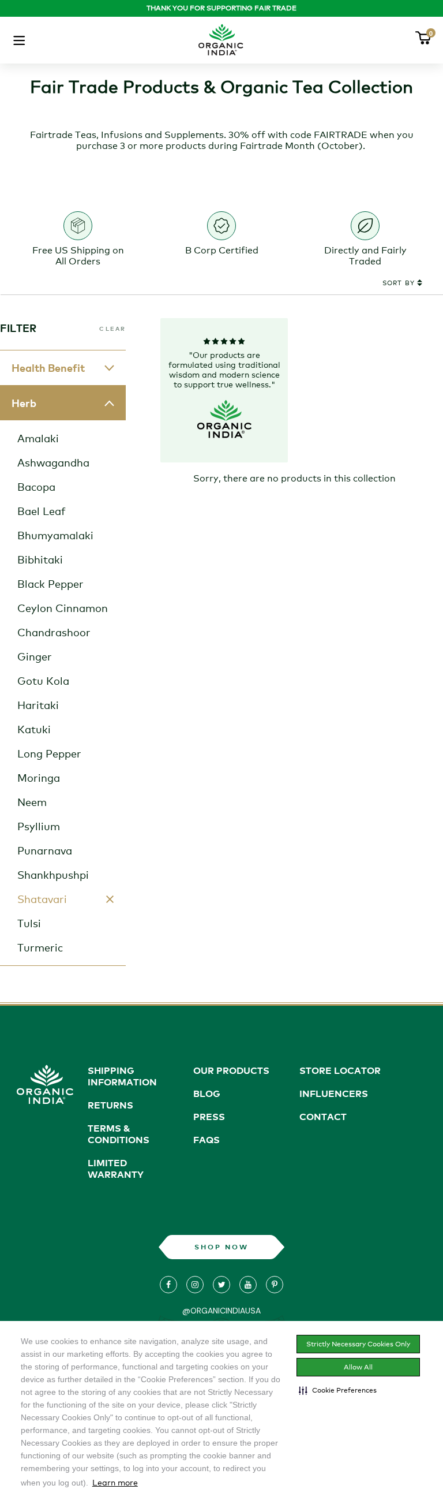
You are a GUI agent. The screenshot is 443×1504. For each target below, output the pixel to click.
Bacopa (36, 486)
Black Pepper (50, 583)
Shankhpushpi (53, 874)
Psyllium (38, 826)
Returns (110, 1105)
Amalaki (38, 438)
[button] (337, 1390)
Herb (24, 403)
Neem (32, 802)
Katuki (34, 729)
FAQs (206, 1139)
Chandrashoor (54, 632)
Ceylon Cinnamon (62, 608)
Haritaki (38, 705)
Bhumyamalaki (55, 535)
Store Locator (340, 1070)
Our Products (231, 1070)
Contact (323, 1116)
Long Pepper (49, 753)
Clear (112, 328)
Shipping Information (122, 1076)
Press (209, 1116)
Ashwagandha (53, 462)
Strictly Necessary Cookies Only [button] (358, 1344)
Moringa (38, 777)
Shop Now (221, 1246)
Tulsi (29, 923)
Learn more (115, 1482)
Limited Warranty (116, 1168)
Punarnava (44, 850)
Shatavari (42, 899)
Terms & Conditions (118, 1133)
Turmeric (40, 947)
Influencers (333, 1093)
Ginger (34, 656)
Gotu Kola (43, 680)
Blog (206, 1093)
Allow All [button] (358, 1367)
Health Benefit (48, 367)
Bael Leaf (41, 511)
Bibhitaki (40, 559)
